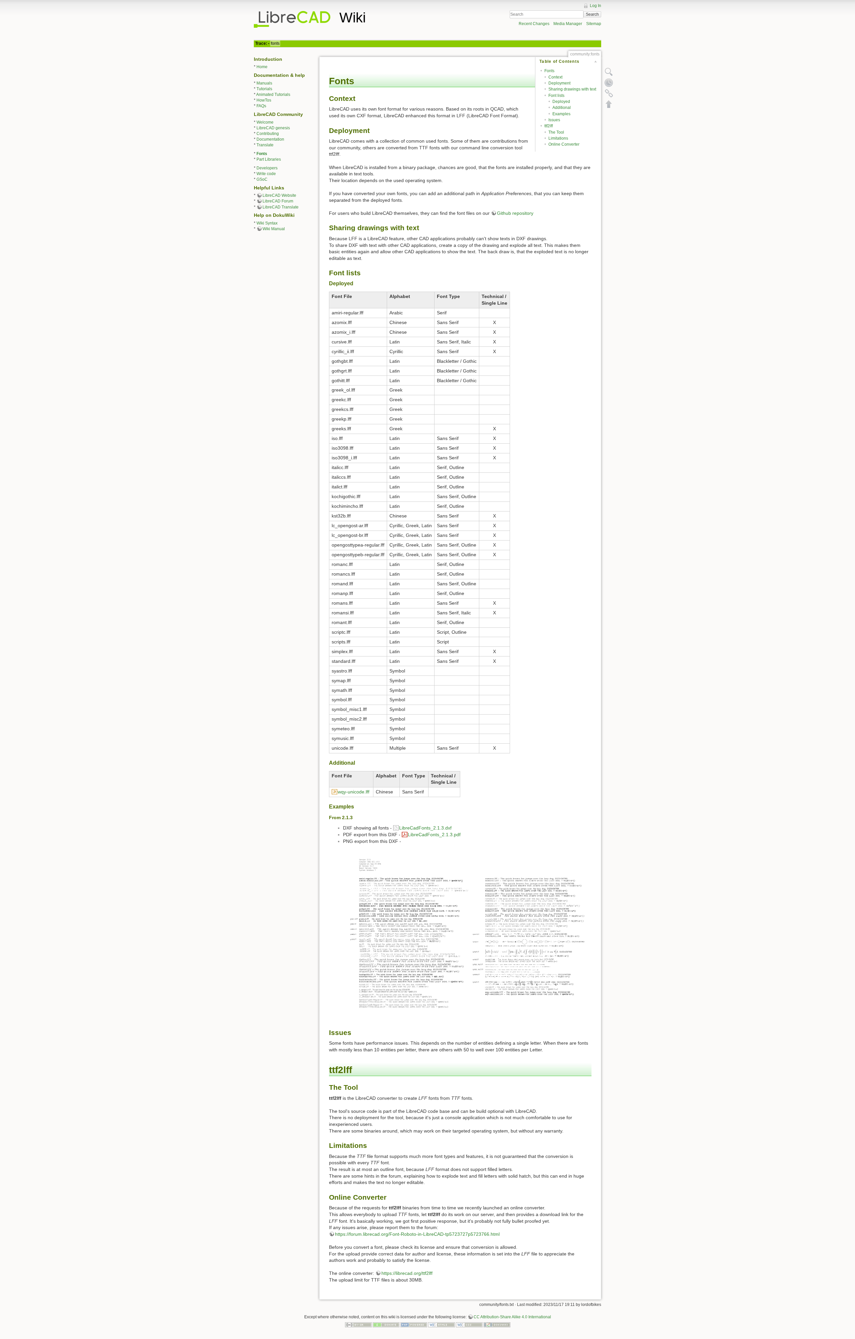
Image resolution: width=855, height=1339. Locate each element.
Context (555, 77)
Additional (561, 107)
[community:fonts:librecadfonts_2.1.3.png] (467, 933)
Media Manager (567, 23)
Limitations (558, 138)
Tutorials (264, 89)
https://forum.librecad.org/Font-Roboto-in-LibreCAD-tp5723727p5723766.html (417, 1234)
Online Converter (563, 144)
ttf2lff (548, 126)
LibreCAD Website (279, 195)
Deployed (561, 101)
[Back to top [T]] (609, 104)
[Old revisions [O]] (609, 82)
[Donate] (386, 1324)
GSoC (262, 179)
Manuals (264, 83)
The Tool (556, 132)
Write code (266, 173)
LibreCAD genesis (273, 128)
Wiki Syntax (267, 223)
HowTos (263, 100)
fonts (275, 43)
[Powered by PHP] (413, 1324)
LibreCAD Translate (281, 207)
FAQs (261, 106)
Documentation (270, 139)
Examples (561, 114)
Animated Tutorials (273, 94)
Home (262, 66)
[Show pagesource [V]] (609, 71)
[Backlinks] (609, 93)
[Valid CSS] (469, 1324)
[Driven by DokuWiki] (497, 1324)
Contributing (267, 133)
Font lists (556, 95)
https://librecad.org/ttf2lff (407, 1273)
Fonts (261, 153)
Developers (267, 168)
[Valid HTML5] (441, 1324)
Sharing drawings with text (572, 89)
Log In (595, 5)
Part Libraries (268, 159)
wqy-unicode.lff (353, 791)
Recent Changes (534, 23)
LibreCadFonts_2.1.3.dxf (425, 828)
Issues (554, 120)
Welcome (265, 122)
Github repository (515, 213)
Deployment (559, 83)
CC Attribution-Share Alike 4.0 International (512, 1317)
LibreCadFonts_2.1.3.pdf (434, 834)
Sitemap (593, 23)
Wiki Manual (274, 229)
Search (592, 14)
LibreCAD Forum (278, 201)
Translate (265, 145)
